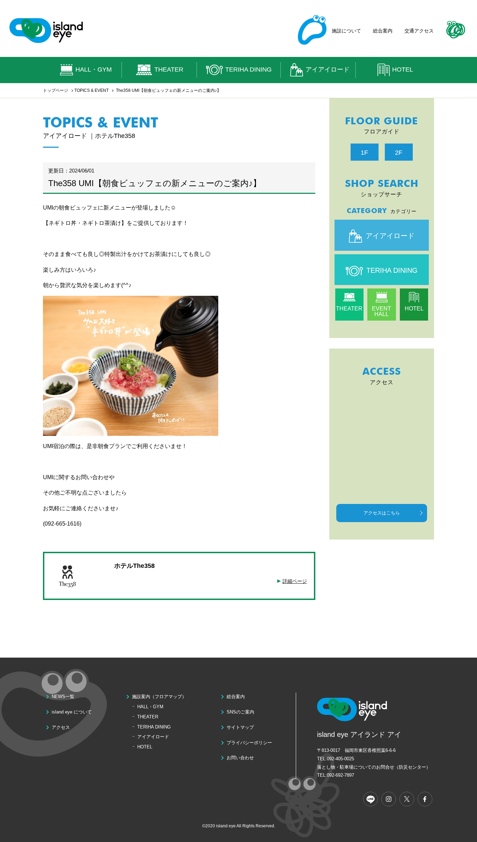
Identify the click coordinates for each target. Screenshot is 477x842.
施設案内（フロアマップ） (159, 696)
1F (364, 152)
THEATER (168, 69)
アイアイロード (328, 69)
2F (398, 152)
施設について (346, 31)
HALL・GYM (93, 69)
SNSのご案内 (240, 712)
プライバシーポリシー (249, 742)
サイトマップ (240, 727)
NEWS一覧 (63, 696)
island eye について (72, 712)
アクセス (61, 727)
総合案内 (382, 31)
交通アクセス (419, 31)
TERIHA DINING (248, 69)
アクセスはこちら (382, 512)
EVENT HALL (381, 311)
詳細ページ (294, 581)
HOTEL (402, 69)
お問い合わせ (240, 757)
